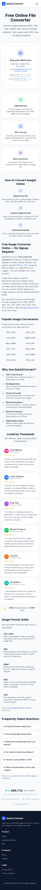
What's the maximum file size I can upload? (19, 743)
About (4, 855)
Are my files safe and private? (18, 734)
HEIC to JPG (21, 265)
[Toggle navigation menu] (37, 3)
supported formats (30, 308)
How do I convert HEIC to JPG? (19, 760)
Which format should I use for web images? (19, 768)
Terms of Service (8, 873)
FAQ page (31, 776)
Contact (5, 859)
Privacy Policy (7, 870)
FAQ (3, 844)
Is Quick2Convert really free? (18, 726)
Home (4, 836)
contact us (6, 778)
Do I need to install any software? (20, 752)
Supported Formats (9, 840)
